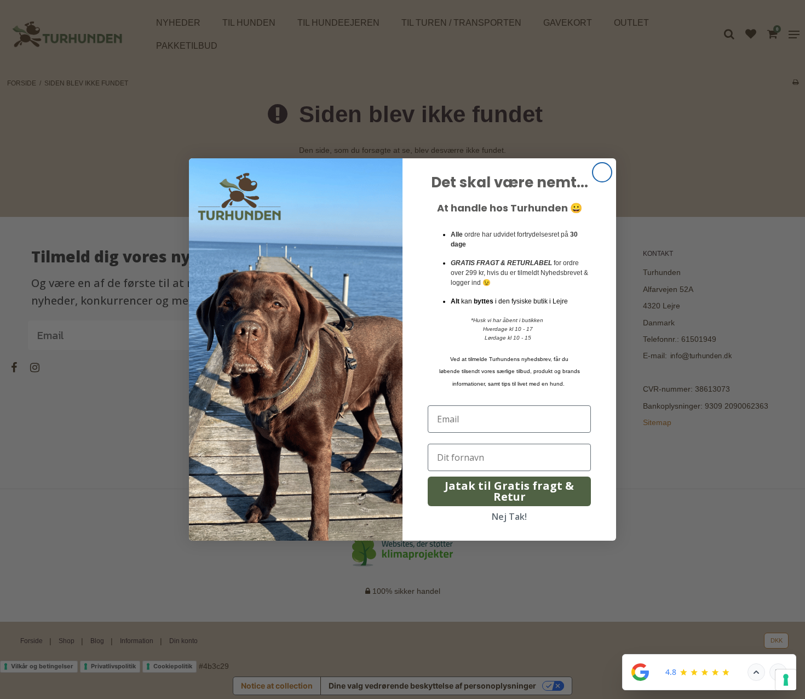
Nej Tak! (509, 517)
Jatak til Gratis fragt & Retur (509, 491)
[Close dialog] (602, 172)
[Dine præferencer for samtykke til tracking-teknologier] (785, 679)
